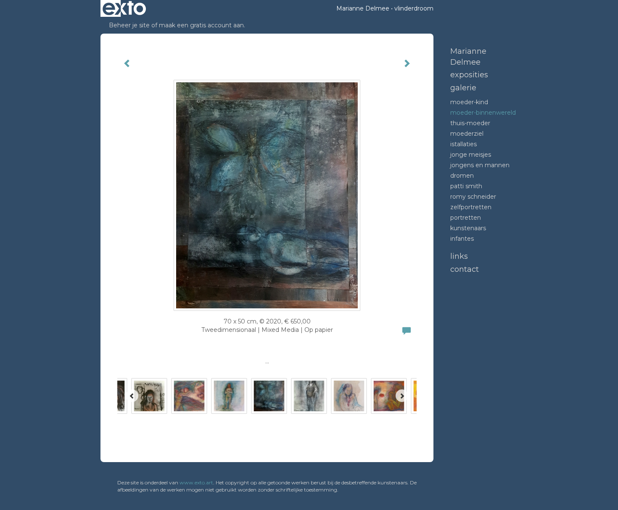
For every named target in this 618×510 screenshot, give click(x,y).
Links (459, 256)
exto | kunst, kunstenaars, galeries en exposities (124, 8)
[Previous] (132, 395)
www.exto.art (196, 482)
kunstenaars (468, 228)
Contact (464, 269)
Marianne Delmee (362, 8)
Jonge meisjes (470, 154)
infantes (462, 238)
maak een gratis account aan (201, 25)
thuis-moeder (470, 123)
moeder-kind (469, 102)
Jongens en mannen (480, 165)
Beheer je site (129, 25)
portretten (465, 217)
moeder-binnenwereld (483, 112)
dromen (462, 175)
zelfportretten (470, 207)
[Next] (402, 395)
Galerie (463, 87)
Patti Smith (466, 186)
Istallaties (463, 144)
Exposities (469, 74)
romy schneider (473, 196)
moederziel (466, 133)
